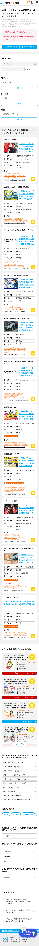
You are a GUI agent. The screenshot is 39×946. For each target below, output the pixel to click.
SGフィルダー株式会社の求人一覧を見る (15, 590)
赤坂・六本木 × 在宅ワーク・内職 (14, 775)
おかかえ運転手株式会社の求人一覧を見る (15, 354)
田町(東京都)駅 (28, 814)
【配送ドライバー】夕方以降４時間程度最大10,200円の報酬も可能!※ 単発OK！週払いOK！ (27, 240)
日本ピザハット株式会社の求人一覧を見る (15, 180)
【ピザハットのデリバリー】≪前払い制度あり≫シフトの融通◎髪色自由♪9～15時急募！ (26, 509)
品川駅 (6, 814)
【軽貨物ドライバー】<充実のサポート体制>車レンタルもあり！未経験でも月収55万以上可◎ (27, 462)
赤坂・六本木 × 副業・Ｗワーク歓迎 (14, 783)
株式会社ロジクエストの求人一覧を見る (14, 447)
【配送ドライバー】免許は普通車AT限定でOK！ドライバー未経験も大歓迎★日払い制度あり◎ (26, 284)
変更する (19, 88)
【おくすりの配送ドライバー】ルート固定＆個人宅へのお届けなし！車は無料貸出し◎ (19, 604)
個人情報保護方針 (23, 939)
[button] (19, 877)
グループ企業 (13, 939)
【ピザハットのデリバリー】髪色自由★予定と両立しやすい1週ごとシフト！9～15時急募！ (27, 148)
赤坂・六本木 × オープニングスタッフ (15, 779)
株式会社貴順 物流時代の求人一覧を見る (15, 494)
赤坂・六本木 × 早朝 (9, 791)
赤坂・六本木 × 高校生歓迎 (12, 767)
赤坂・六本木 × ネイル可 (11, 787)
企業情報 (12, 937)
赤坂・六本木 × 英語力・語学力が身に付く (16, 799)
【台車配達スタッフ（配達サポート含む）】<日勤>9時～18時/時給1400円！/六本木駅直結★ (27, 559)
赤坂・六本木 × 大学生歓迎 (12, 771)
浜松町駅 (16, 814)
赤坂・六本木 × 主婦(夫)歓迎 (12, 795)
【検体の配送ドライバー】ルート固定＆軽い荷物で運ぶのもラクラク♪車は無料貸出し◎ (26, 415)
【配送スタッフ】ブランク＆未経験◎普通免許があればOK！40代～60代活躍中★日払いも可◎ (26, 195)
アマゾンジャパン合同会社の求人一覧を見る (16, 268)
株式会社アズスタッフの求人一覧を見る (14, 223)
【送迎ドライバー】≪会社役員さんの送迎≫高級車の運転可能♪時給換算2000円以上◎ (27, 327)
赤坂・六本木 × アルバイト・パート (14, 763)
